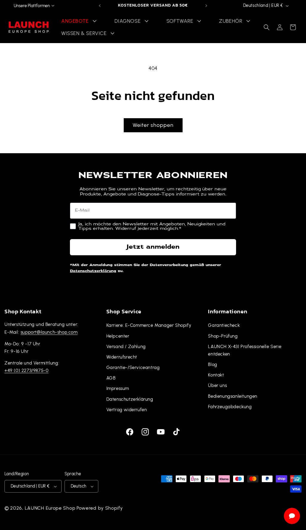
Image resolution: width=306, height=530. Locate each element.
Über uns (217, 385)
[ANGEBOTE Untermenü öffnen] (95, 21)
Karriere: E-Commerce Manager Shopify (149, 325)
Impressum (117, 388)
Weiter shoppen (153, 125)
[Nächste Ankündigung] (206, 5)
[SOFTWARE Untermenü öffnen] (199, 21)
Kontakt (216, 375)
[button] (266, 27)
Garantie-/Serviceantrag (133, 367)
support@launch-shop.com (49, 332)
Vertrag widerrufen (126, 409)
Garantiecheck (224, 325)
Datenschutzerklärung (93, 271)
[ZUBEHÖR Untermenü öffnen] (248, 21)
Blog (212, 364)
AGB (111, 378)
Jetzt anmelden (153, 247)
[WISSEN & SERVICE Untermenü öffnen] (113, 33)
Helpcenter (117, 336)
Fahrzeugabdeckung (230, 406)
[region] (153, 5)
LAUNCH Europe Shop (50, 508)
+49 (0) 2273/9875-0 (26, 370)
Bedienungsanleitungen (232, 396)
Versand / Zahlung (126, 346)
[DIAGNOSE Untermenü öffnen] (146, 21)
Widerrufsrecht (121, 357)
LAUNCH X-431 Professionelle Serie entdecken (244, 350)
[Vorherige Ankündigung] (99, 5)
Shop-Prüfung (223, 336)
